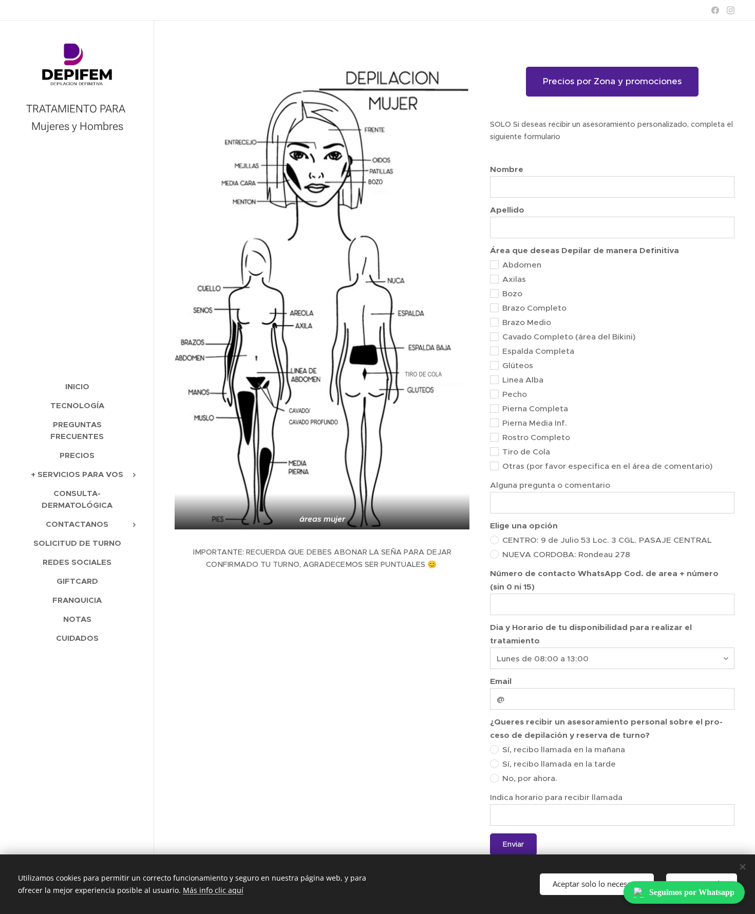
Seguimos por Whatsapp (691, 892)
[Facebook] (715, 10)
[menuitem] (77, 386)
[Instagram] (730, 10)
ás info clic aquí (216, 890)
